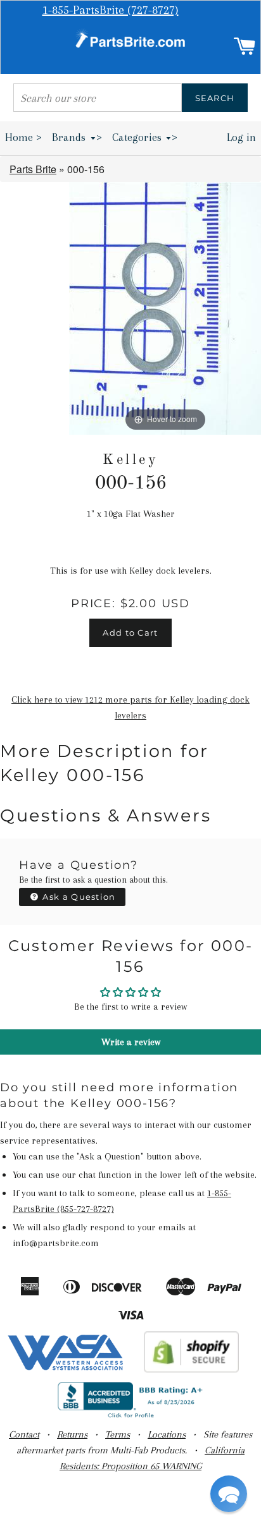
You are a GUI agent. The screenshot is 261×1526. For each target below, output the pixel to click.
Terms (117, 1434)
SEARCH (215, 98)
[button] (228, 1493)
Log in (241, 137)
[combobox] (97, 97)
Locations (167, 1434)
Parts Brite (33, 169)
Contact (24, 1434)
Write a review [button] (130, 1042)
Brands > (77, 137)
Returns (72, 1434)
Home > (23, 137)
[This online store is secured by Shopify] (191, 1369)
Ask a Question (78, 897)
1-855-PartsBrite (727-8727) (110, 10)
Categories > (145, 137)
